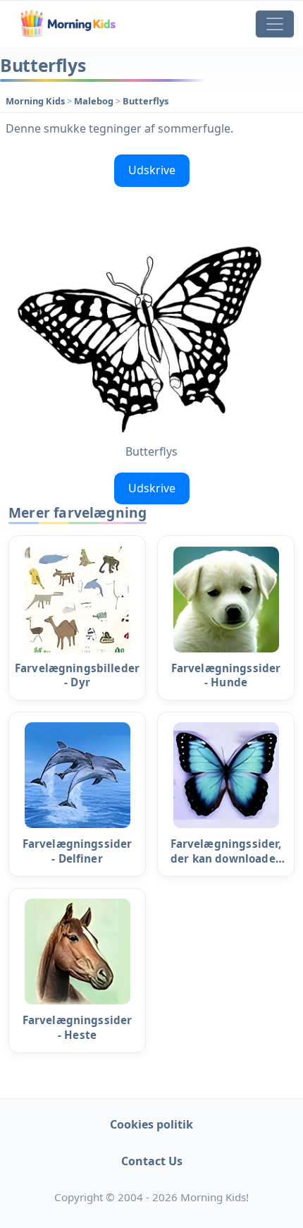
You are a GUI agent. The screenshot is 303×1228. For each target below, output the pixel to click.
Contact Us (152, 1161)
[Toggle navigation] (275, 24)
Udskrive (151, 170)
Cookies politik (151, 1124)
